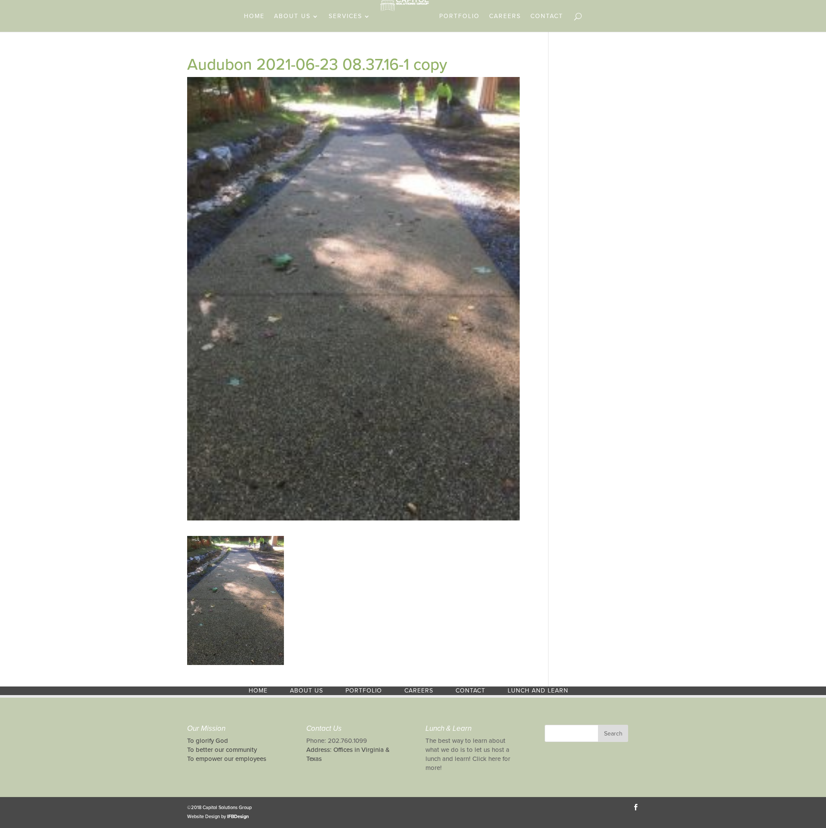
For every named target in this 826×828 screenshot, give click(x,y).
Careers (505, 16)
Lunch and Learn (538, 690)
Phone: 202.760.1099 (336, 741)
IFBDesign (238, 816)
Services (345, 16)
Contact (546, 16)
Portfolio (459, 16)
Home (254, 16)
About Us (292, 16)
